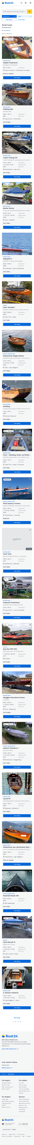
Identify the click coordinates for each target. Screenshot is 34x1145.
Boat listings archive (24, 1091)
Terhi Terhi (7, 554)
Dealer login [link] (5, 1099)
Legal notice (12, 1134)
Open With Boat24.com (9, 1049)
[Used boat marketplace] (8, 3)
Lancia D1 (6, 799)
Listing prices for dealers (6, 1104)
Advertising (22, 1109)
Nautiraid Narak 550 (11, 896)
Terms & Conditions (7, 1136)
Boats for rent (23, 1105)
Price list (21, 1082)
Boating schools (23, 1107)
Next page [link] (17, 1017)
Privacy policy (21, 1134)
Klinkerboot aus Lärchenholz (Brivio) (17, 847)
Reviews (21, 1093)
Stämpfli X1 (7, 259)
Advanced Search (6, 1082)
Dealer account (6, 1107)
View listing (17, 77)
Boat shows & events (24, 1103)
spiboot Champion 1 (11, 748)
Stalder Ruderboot (10, 63)
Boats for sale (5, 1085)
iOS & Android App (24, 1101)
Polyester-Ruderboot (11, 602)
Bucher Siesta (8, 208)
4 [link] (20, 1021)
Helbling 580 (8, 109)
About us (4, 1134)
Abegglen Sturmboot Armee (14, 697)
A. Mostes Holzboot (10, 993)
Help (23, 1136)
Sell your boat (22, 1085)
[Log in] (26, 2)
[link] (15, 16)
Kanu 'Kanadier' (9, 307)
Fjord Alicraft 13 (9, 942)
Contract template (24, 1089)
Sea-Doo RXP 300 (10, 649)
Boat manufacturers (7, 1087)
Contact (28, 1136)
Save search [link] (7, 30)
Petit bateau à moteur (11, 503)
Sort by (4, 33)
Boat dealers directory (8, 1101)
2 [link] (15, 1021)
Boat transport (6, 1089)
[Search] (22, 2)
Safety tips (17, 1136)
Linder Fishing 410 (10, 158)
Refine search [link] (6, 1068)
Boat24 (4, 1074)
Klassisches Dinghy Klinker (13, 356)
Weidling (6, 406)
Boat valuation (23, 1087)
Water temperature (24, 1099)
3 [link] (18, 1021)
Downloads (22, 1111)
